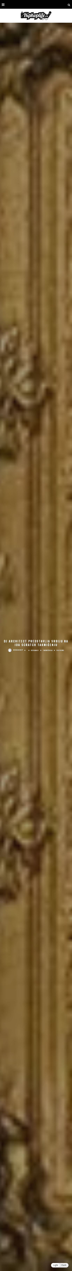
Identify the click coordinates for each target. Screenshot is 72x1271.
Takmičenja (47, 650)
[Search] (69, 4)
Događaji (35, 650)
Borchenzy (18, 650)
